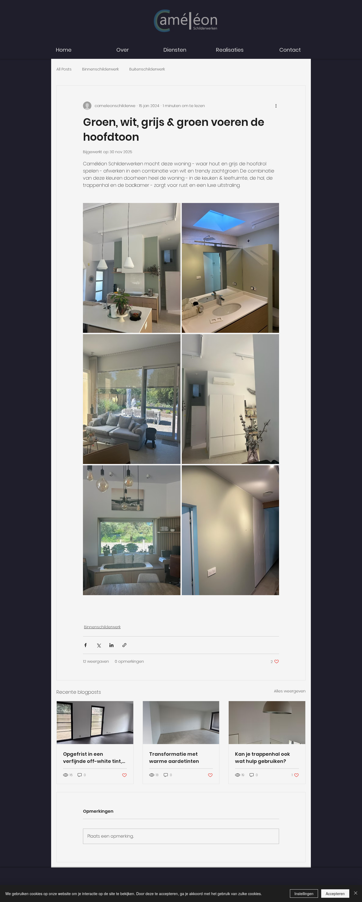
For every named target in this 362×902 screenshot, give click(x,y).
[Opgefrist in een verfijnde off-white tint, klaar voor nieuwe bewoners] (95, 722)
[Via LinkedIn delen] (111, 645)
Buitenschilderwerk (147, 69)
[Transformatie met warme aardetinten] (181, 722)
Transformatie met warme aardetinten (174, 757)
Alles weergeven (290, 691)
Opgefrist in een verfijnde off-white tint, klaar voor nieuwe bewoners (92, 758)
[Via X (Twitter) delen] (98, 645)
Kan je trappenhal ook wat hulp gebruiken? (262, 757)
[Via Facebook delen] (85, 645)
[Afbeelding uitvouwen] (131, 268)
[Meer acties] (276, 106)
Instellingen (304, 893)
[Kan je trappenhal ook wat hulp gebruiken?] (267, 722)
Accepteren (335, 893)
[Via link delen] (124, 645)
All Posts (64, 69)
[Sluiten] (355, 893)
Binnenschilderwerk (100, 69)
